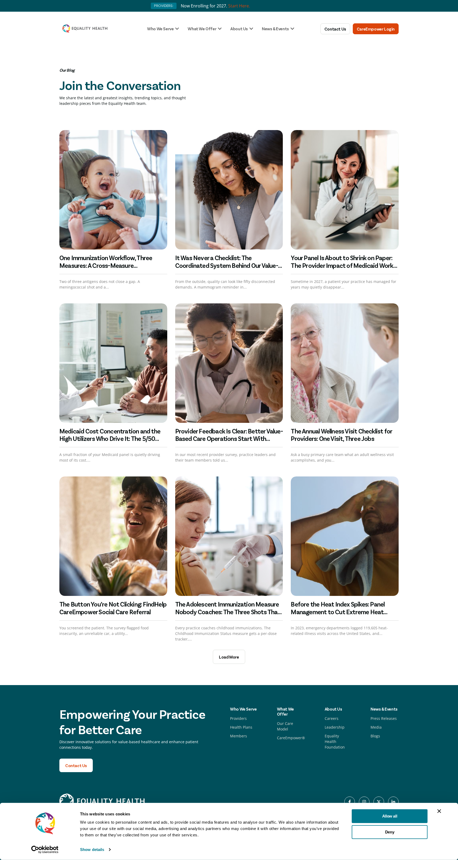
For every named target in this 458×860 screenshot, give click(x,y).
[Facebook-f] (349, 802)
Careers (331, 718)
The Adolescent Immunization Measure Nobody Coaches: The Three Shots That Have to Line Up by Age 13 (227, 611)
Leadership (335, 727)
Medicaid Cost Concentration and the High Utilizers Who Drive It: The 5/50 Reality (109, 438)
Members (238, 735)
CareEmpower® (291, 737)
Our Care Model (285, 726)
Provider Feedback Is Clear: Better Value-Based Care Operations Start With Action (229, 438)
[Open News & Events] (292, 29)
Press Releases (384, 718)
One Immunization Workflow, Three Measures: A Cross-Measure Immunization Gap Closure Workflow (107, 265)
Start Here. (239, 6)
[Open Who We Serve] (177, 29)
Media (376, 727)
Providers (238, 718)
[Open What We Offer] (220, 29)
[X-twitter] (378, 802)
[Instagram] (364, 802)
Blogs (375, 735)
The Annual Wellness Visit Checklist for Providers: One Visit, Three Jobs (341, 434)
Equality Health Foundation (335, 741)
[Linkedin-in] (393, 802)
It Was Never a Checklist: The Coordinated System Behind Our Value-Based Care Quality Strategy (226, 265)
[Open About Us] (251, 29)
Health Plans (241, 727)
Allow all (389, 816)
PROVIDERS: (163, 6)
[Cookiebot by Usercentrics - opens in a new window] (45, 850)
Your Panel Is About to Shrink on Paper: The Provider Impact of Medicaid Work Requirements (342, 265)
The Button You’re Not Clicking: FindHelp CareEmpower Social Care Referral (112, 608)
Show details (92, 849)
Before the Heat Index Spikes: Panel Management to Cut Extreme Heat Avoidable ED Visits (338, 611)
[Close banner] (439, 811)
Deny (389, 831)
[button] (229, 657)
